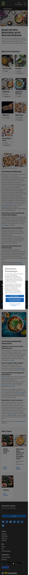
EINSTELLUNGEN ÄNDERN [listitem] (15, 304)
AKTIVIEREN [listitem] (14, 296)
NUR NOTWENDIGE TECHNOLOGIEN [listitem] (14, 299)
